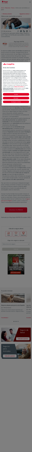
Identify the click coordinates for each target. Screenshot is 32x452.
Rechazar (16, 98)
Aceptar (16, 94)
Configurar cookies (16, 102)
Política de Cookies (19, 86)
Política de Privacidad (8, 88)
